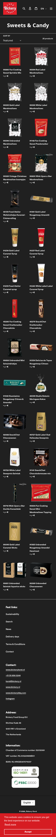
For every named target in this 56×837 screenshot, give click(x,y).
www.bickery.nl (13, 687)
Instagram (10, 699)
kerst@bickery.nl (13, 681)
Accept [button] (28, 832)
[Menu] (51, 8)
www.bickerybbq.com (16, 693)
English (27, 803)
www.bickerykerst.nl (15, 670)
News (8, 629)
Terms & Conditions (15, 644)
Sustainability (12, 614)
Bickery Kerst (31, 811)
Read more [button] (10, 824)
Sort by (6, 36)
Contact (10, 652)
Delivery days (12, 637)
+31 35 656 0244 (13, 676)
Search (9, 622)
